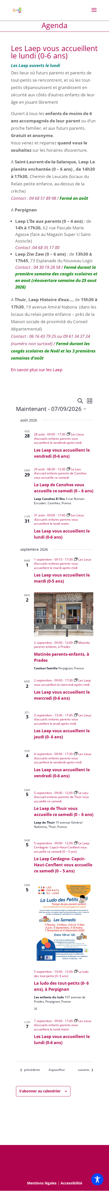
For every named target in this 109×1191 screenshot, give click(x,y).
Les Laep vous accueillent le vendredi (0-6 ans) (62, 453)
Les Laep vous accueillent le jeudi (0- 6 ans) (62, 734)
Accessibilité (71, 1183)
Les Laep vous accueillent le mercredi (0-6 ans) (62, 695)
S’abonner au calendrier (40, 1091)
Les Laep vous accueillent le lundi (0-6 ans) (62, 534)
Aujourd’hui (57, 1070)
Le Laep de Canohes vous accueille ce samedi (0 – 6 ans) (63, 488)
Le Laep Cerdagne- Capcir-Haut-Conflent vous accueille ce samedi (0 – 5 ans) (63, 865)
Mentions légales (42, 1183)
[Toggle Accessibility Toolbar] (97, 1179)
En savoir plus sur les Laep (36, 369)
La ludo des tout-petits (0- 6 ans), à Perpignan (61, 986)
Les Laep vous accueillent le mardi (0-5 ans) (62, 578)
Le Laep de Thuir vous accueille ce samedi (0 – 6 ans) (63, 811)
